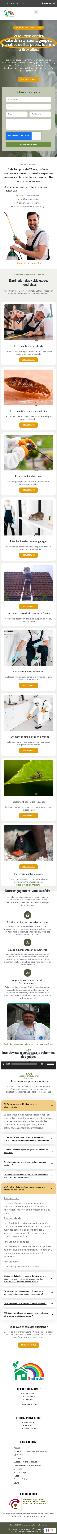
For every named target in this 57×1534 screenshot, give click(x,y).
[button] (36, 12)
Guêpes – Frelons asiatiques (25, 1462)
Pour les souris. (11, 1198)
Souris (16, 1483)
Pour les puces (11, 1261)
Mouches (18, 1469)
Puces (16, 1476)
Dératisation (19, 1455)
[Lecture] (3, 1064)
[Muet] (45, 1064)
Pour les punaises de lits (16, 1241)
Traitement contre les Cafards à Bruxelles (30, 1451)
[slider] (50, 1064)
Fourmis (17, 1458)
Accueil (17, 1448)
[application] (28, 1064)
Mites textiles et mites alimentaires (27, 1465)
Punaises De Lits (20, 1479)
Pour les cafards (12, 1218)
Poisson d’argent (21, 1472)
